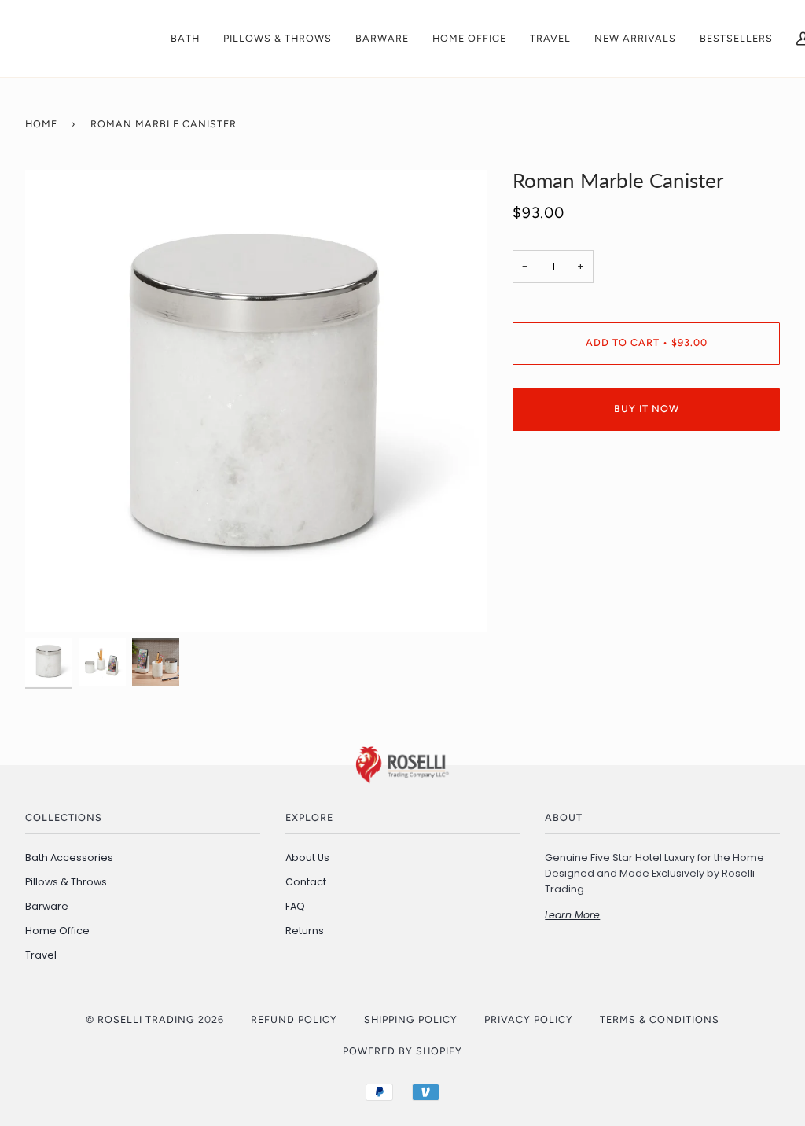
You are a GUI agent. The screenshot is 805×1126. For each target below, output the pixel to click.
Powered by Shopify (402, 1051)
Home (41, 124)
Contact (305, 882)
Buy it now (646, 408)
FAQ (295, 906)
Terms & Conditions (659, 1019)
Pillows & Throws (66, 882)
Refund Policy (294, 1019)
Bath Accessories (69, 857)
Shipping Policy (411, 1019)
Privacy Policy (528, 1019)
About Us (307, 857)
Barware (46, 906)
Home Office (57, 930)
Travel (41, 955)
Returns (304, 930)
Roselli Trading (146, 1019)
